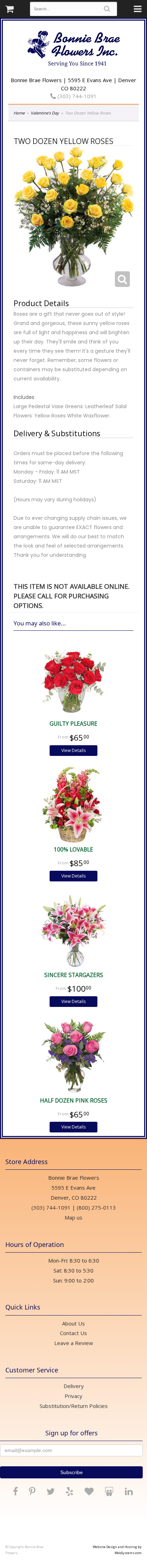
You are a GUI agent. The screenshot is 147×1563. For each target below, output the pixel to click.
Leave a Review (73, 1342)
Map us (73, 1217)
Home (19, 113)
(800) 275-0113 (96, 1207)
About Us (73, 1323)
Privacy (73, 1395)
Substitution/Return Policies (74, 1405)
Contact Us (73, 1333)
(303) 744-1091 (76, 96)
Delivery (74, 1385)
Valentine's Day (45, 113)
